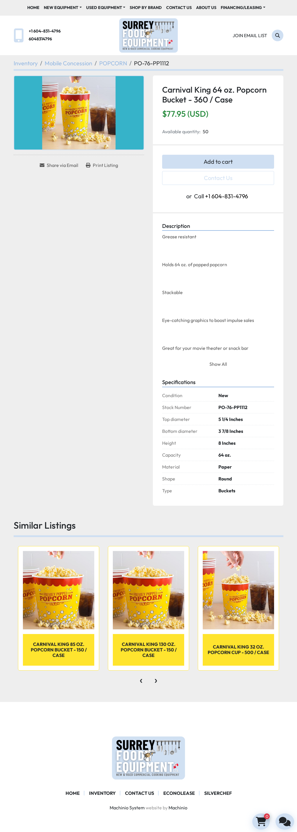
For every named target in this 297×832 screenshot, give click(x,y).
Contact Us (179, 7)
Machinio (178, 808)
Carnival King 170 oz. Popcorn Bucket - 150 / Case (239, 649)
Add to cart (218, 161)
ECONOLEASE (179, 793)
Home (33, 7)
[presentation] (141, 679)
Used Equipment (104, 7)
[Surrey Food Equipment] (148, 757)
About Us (206, 7)
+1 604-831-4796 (45, 31)
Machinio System (127, 808)
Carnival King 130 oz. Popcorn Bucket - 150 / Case (59, 649)
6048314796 (40, 39)
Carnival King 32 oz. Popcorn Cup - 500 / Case (148, 649)
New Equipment (61, 7)
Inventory (102, 793)
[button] (63, 8)
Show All (218, 364)
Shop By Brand (146, 7)
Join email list (250, 35)
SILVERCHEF (218, 793)
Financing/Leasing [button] (241, 7)
